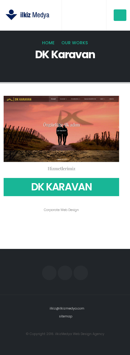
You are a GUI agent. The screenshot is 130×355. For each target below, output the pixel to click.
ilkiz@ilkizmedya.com (67, 308)
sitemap (65, 316)
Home (48, 43)
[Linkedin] (80, 273)
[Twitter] (65, 273)
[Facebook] (49, 273)
